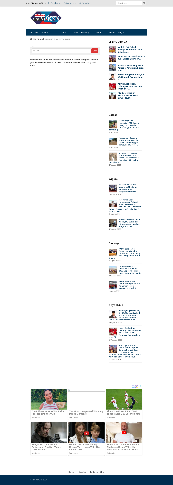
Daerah (45, 32)
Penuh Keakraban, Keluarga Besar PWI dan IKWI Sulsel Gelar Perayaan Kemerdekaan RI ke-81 (125, 333)
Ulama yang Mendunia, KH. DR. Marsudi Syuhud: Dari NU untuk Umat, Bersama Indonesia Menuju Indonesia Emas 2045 (124, 315)
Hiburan (111, 32)
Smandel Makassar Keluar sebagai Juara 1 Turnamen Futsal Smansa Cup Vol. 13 (129, 284)
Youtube (86, 3)
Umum (55, 32)
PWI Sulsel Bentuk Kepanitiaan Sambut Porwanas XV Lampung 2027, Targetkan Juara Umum (124, 253)
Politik (64, 32)
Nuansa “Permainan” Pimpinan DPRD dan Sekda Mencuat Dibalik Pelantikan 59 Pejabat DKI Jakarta (124, 158)
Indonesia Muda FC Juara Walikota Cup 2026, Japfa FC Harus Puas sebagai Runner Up (130, 269)
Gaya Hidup (99, 32)
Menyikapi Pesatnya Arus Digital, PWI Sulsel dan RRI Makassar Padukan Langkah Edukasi (130, 223)
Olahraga (85, 32)
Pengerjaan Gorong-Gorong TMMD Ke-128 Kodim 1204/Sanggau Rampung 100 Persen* (129, 141)
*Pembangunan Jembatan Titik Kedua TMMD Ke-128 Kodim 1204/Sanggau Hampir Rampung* (124, 125)
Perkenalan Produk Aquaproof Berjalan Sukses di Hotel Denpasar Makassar (128, 188)
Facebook (55, 3)
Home (71, 472)
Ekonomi (74, 32)
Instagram (71, 3)
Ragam (121, 32)
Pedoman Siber (97, 472)
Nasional (34, 32)
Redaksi (82, 472)
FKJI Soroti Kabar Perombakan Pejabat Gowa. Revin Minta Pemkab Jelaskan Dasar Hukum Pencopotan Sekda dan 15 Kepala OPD (125, 205)
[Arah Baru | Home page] (46, 18)
